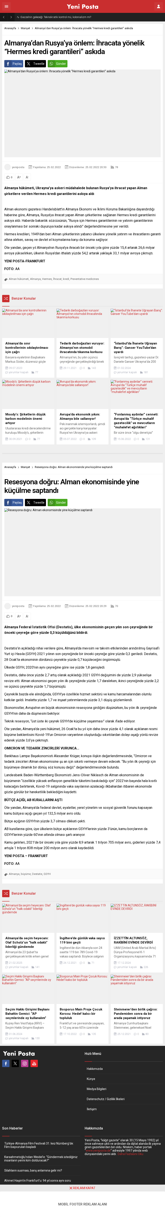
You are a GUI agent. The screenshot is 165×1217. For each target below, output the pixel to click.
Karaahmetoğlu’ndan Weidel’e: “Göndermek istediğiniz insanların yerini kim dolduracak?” (41, 1158)
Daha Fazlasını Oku (130, 1154)
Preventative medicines (84, 279)
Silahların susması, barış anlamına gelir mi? (33, 1170)
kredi (66, 279)
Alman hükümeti (19, 279)
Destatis (37, 874)
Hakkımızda (95, 1069)
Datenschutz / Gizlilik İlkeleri (106, 1099)
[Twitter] (15, 1063)
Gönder (61, 63)
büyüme (26, 874)
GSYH (47, 874)
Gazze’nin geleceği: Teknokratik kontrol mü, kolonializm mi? (55, 17)
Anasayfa (10, 28)
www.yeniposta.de (98, 1150)
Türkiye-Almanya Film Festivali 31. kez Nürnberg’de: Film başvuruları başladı (39, 1145)
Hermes (47, 279)
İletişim (92, 1109)
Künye (91, 1079)
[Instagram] (24, 1063)
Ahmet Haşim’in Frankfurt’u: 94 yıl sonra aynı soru (37, 1180)
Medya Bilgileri (96, 1089)
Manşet (25, 28)
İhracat (57, 279)
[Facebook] (5, 1063)
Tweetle (38, 63)
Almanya (35, 279)
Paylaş (17, 63)
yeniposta (18, 167)
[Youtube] (34, 1063)
